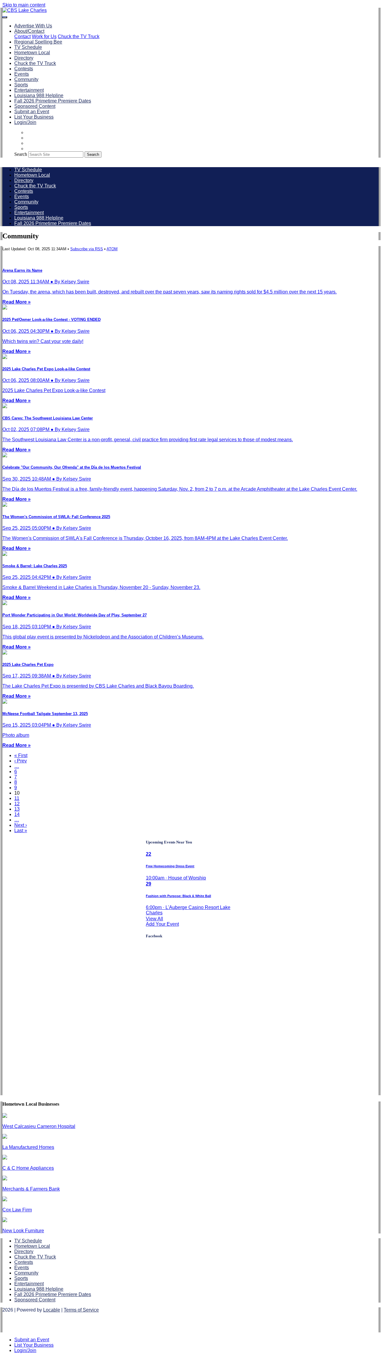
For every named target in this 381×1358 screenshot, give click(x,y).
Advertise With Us (33, 25)
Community (26, 79)
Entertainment (29, 90)
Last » (20, 830)
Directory (23, 57)
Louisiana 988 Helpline (38, 95)
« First (20, 755)
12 (17, 803)
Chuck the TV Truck (78, 36)
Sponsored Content (34, 106)
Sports (21, 84)
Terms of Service (81, 1309)
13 (17, 809)
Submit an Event (31, 111)
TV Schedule (28, 47)
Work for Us (44, 36)
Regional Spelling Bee (38, 41)
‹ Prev (20, 760)
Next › (20, 825)
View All (154, 918)
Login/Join (25, 122)
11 (16, 798)
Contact (22, 36)
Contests (23, 68)
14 (17, 814)
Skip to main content (23, 4)
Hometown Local (32, 52)
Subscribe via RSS (86, 249)
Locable (51, 1309)
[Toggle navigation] (4, 17)
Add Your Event (162, 924)
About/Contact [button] (29, 31)
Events (21, 74)
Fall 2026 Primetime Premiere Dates (52, 100)
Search (20, 154)
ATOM (112, 249)
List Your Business (34, 116)
